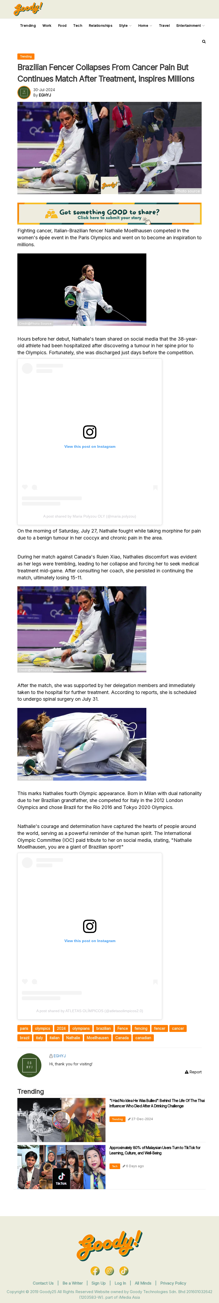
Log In (121, 1283)
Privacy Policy (173, 1283)
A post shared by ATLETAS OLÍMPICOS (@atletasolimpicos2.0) (89, 1011)
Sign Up (99, 1283)
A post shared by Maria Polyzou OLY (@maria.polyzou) (89, 516)
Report (195, 1072)
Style (124, 25)
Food (62, 25)
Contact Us (43, 1283)
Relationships (100, 25)
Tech (77, 25)
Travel (164, 25)
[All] (204, 41)
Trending (28, 25)
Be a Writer (72, 1283)
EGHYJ (60, 1056)
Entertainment (189, 25)
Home (144, 25)
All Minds (143, 1283)
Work (47, 25)
